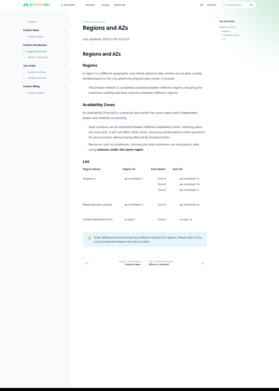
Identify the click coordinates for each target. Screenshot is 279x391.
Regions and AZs (227, 27)
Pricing (105, 4)
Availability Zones (230, 35)
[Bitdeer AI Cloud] (36, 5)
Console (211, 4)
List (224, 38)
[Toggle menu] (65, 30)
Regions (226, 31)
